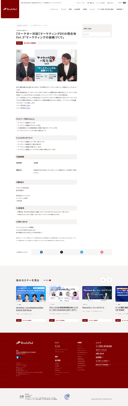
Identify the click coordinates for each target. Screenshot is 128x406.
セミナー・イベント (101, 350)
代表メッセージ (58, 368)
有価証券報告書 (81, 361)
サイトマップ (18, 362)
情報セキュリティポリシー (21, 367)
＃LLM (83, 311)
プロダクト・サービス (59, 351)
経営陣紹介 (57, 370)
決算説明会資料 (81, 363)
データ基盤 (19, 304)
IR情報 (79, 342)
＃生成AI (18, 314)
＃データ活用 (52, 313)
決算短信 (79, 357)
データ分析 (52, 304)
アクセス (57, 374)
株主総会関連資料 (81, 365)
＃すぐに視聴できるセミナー (36, 25)
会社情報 (57, 360)
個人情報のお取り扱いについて (22, 370)
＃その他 (45, 25)
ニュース (98, 342)
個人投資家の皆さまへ (82, 352)
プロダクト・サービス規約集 (21, 365)
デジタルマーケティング (22, 25)
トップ (57, 342)
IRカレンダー (80, 348)
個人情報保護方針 (19, 369)
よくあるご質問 (80, 370)
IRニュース (79, 346)
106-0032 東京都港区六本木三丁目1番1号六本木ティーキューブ (26, 352)
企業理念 (57, 363)
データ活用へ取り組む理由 (104, 346)
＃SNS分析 (58, 313)
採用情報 (98, 357)
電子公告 (79, 367)
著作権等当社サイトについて (21, 364)
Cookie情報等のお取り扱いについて (23, 374)
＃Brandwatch (65, 313)
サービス (57, 346)
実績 (56, 356)
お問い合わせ (100, 353)
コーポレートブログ (102, 361)
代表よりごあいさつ (81, 350)
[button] (103, 280)
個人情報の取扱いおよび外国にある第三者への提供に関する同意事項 (29, 372)
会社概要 (57, 366)
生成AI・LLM (85, 304)
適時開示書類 (80, 359)
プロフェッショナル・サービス (61, 349)
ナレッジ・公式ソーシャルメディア (62, 372)
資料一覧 (18, 375)
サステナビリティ (81, 354)
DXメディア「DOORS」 (102, 365)
